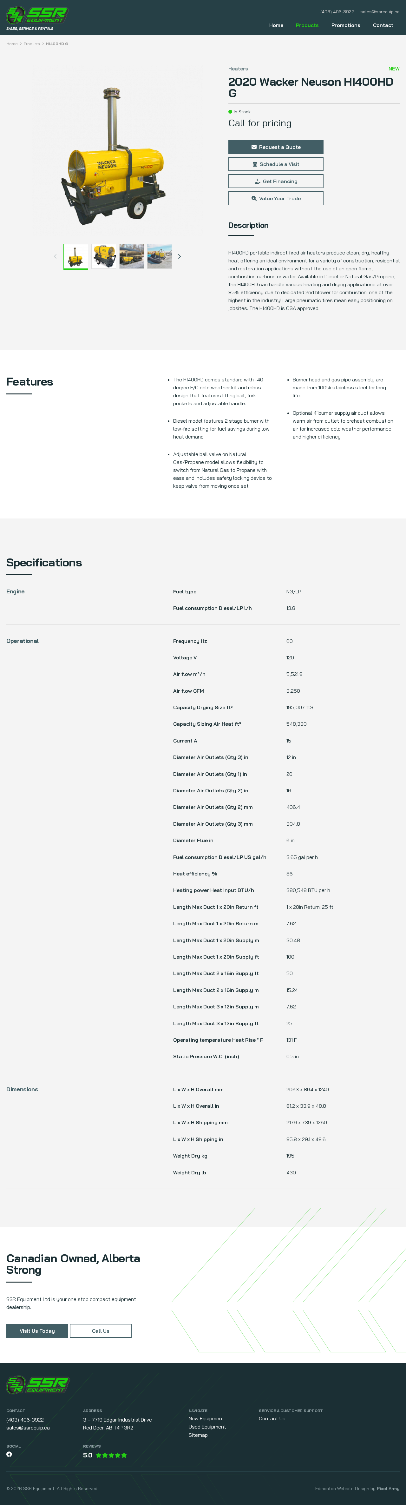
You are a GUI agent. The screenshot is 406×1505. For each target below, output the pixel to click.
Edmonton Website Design (342, 1488)
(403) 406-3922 (337, 12)
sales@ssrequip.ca (380, 12)
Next (179, 256)
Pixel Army (388, 1488)
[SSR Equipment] (38, 1386)
